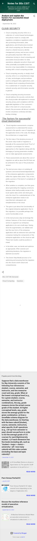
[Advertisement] (18, 349)
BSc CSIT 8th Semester (10, 277)
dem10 (23, 537)
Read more (30, 472)
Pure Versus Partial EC (11, 478)
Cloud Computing (8, 281)
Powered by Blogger (20, 533)
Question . (20, 281)
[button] (34, 16)
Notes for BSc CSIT (19, 3)
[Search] (34, 4)
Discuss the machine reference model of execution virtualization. (15, 504)
